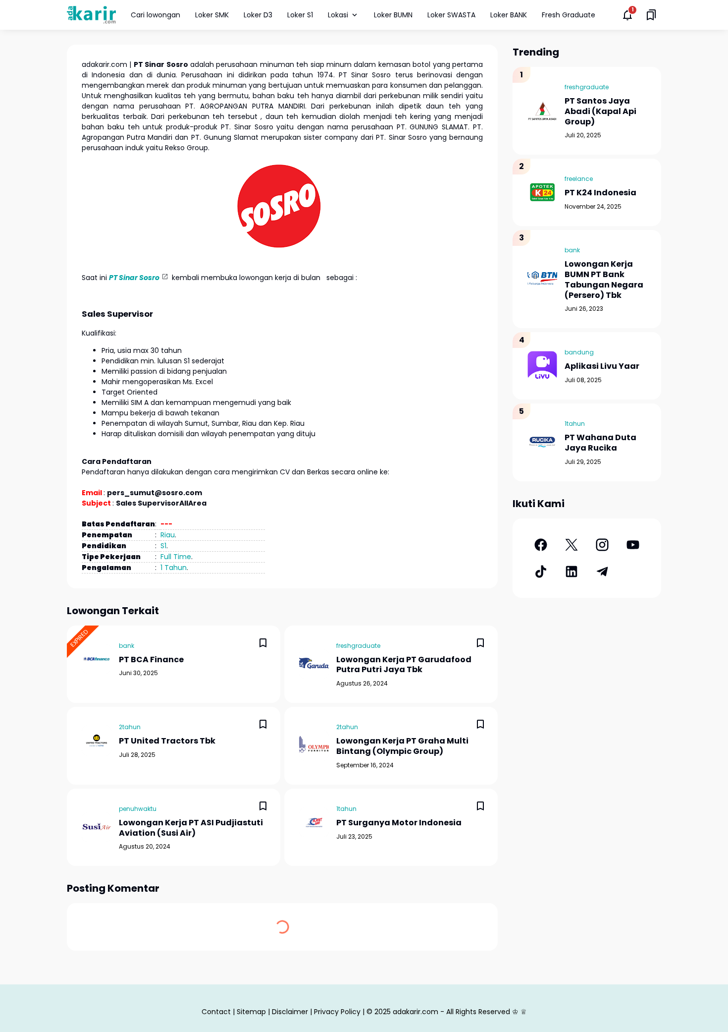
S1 (163, 546)
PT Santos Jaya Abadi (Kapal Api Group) (600, 111)
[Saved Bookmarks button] (651, 15)
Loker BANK (508, 15)
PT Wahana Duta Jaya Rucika (600, 443)
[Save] (263, 643)
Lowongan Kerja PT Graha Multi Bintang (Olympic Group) (402, 746)
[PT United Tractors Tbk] (96, 740)
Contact (216, 1012)
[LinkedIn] (571, 571)
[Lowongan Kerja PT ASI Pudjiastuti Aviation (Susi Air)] (96, 827)
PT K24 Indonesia (600, 193)
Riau (167, 535)
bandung (579, 352)
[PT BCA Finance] (96, 659)
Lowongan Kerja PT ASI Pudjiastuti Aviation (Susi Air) (191, 828)
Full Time (175, 557)
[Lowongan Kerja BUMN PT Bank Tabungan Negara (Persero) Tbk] (542, 279)
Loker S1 (300, 15)
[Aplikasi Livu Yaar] (542, 366)
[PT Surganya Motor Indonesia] (314, 822)
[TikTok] (540, 571)
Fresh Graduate (568, 15)
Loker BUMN (393, 15)
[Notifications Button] (627, 15)
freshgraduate (358, 645)
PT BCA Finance (151, 660)
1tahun (346, 808)
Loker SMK (212, 15)
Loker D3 (258, 15)
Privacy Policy (337, 1012)
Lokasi (338, 15)
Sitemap (251, 1012)
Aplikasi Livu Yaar (602, 366)
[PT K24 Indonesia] (542, 192)
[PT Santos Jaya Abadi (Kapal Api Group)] (542, 111)
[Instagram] (602, 544)
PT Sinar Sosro (134, 278)
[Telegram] (602, 571)
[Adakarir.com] (91, 14)
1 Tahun (173, 568)
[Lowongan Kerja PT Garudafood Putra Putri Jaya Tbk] (314, 664)
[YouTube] (633, 544)
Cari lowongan (155, 15)
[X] (571, 544)
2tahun (130, 727)
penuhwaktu (137, 808)
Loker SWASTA (451, 15)
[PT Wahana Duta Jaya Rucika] (542, 442)
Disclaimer (290, 1012)
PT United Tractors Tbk (167, 741)
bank (126, 645)
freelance (579, 178)
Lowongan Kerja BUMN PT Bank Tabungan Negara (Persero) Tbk (604, 279)
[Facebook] (540, 544)
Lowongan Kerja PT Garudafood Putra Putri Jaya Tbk (403, 665)
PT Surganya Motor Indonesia (399, 823)
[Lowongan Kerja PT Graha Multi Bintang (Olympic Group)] (314, 745)
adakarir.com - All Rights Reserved (451, 1012)
